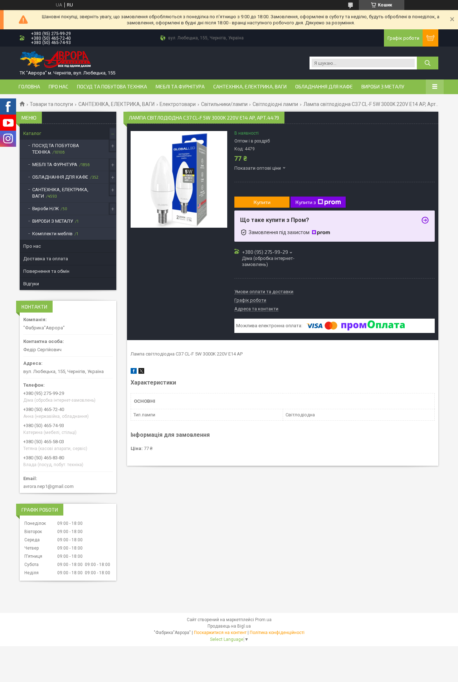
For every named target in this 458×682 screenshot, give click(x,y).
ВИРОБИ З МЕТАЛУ (382, 86)
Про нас (58, 86)
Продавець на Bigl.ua (229, 626)
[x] (141, 372)
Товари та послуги (51, 104)
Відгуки (31, 283)
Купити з (306, 202)
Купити (262, 202)
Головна (29, 86)
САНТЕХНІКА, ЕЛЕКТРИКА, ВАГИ (250, 86)
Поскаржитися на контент (220, 632)
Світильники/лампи (224, 104)
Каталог (32, 133)
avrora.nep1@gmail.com (48, 486)
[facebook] (134, 372)
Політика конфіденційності (277, 632)
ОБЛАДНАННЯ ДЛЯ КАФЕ (324, 86)
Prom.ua (263, 619)
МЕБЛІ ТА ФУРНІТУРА (180, 86)
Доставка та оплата (45, 258)
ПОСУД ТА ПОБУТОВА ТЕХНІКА (112, 86)
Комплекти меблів (52, 233)
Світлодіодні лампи (275, 104)
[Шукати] (427, 63)
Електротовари (178, 104)
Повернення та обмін (46, 271)
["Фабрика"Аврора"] (55, 60)
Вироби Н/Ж (45, 208)
